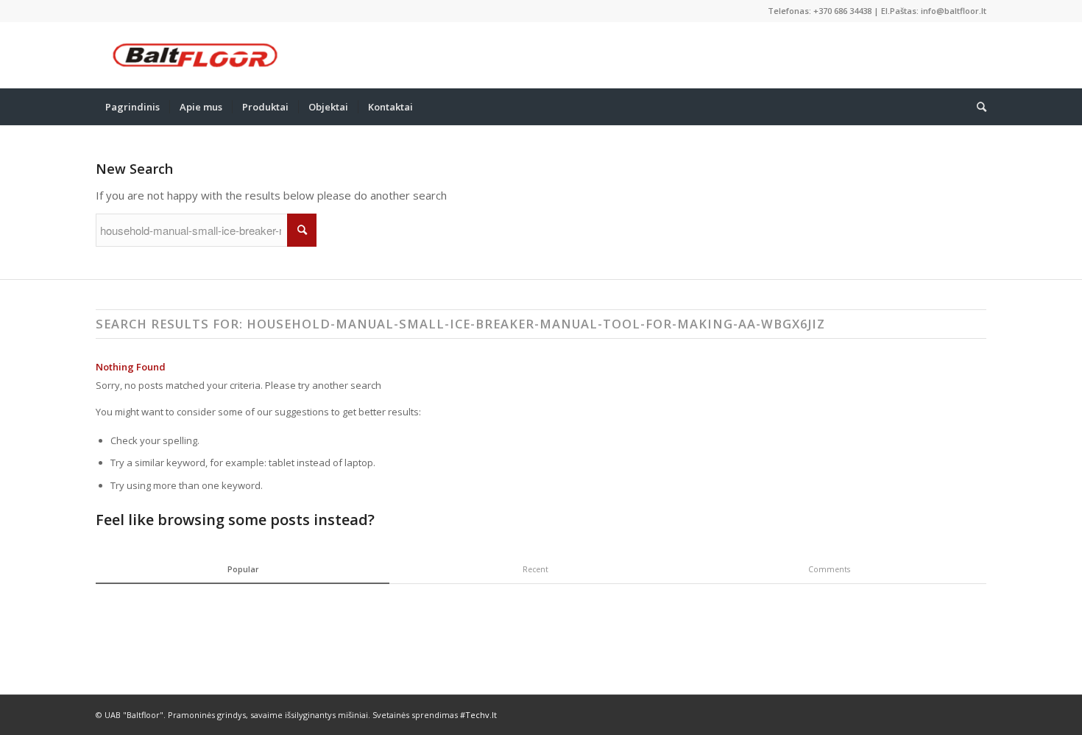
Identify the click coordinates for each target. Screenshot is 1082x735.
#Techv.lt (478, 714)
